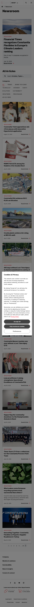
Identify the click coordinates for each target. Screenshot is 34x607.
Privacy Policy (15, 316)
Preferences (17, 331)
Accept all (17, 321)
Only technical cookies (17, 326)
